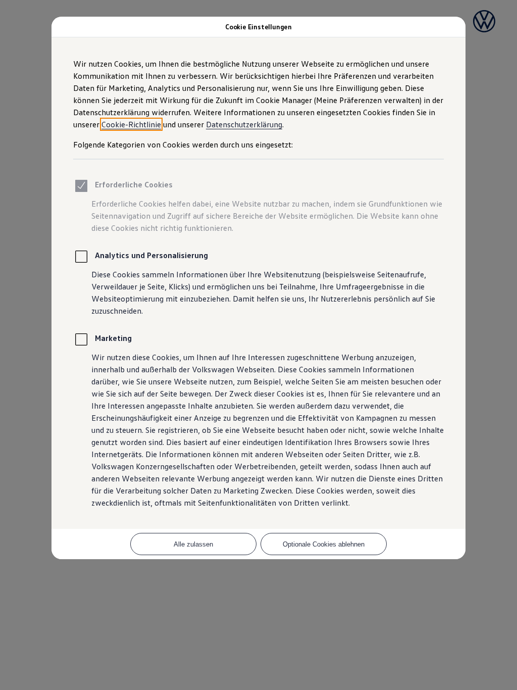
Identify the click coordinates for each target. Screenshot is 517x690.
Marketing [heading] (113, 338)
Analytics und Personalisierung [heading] (151, 255)
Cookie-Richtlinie (131, 124)
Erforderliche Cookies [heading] (134, 184)
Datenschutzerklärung (244, 124)
